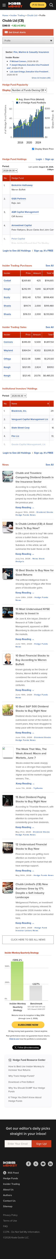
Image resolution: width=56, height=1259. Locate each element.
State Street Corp (21, 427)
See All (50, 265)
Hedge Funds (22, 515)
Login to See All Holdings (17, 250)
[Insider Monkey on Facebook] (29, 1163)
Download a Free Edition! (21, 1082)
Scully (7, 297)
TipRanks (38, 788)
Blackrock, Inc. (19, 411)
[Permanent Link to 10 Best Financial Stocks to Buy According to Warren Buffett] (7, 659)
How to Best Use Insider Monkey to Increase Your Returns (26, 1068)
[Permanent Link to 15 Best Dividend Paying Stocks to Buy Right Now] (7, 800)
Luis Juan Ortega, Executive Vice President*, (29, 71)
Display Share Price (44, 149)
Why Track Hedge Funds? (21, 1076)
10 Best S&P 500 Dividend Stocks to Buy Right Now (32, 708)
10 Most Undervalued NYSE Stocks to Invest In (33, 611)
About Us (8, 1189)
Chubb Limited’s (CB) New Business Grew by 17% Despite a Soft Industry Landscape (32, 890)
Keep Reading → (25, 507)
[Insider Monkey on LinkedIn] (50, 1163)
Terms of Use (10, 1220)
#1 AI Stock (38, 5)
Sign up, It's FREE (43, 250)
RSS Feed (13, 1173)
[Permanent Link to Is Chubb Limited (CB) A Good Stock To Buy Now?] (7, 527)
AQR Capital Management (25, 212)
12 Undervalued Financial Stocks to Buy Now (31, 846)
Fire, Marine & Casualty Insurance (31, 52)
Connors (8, 342)
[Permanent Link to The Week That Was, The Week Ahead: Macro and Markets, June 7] (7, 752)
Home (5, 15)
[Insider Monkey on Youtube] (44, 1163)
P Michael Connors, (18, 61)
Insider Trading (17, 15)
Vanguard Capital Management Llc (30, 419)
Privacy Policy (10, 1215)
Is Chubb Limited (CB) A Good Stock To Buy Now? (34, 526)
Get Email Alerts (17, 32)
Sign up (49, 159)
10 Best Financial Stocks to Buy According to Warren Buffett (32, 660)
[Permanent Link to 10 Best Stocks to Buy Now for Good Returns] (7, 573)
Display (6, 90)
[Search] (51, 5)
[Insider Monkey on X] (37, 1163)
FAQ (5, 1226)
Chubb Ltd (32, 15)
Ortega (7, 359)
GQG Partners (19, 198)
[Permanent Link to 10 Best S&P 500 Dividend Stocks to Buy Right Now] (7, 709)
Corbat (7, 280)
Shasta (7, 305)
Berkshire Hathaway (22, 185)
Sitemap (7, 1206)
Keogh (7, 289)
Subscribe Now (28, 1025)
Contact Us (9, 1201)
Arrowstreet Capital (22, 225)
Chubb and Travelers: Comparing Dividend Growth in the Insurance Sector (35, 477)
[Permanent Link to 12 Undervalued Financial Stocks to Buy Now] (7, 847)
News (33, 515)
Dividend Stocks (45, 512)
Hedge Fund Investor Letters (31, 929)
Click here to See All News (28, 939)
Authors (7, 1195)
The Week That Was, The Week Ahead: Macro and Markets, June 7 (31, 753)
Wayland (8, 350)
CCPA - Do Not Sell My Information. (21, 1232)
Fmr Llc (15, 436)
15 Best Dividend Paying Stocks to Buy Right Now (31, 799)
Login (39, 159)
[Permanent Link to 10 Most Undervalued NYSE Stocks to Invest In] (7, 612)
